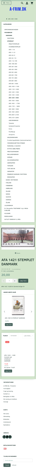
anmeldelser (16, 269)
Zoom (18, 253)
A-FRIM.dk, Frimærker (9, 386)
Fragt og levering (8, 391)
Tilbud (5, 336)
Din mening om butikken (10, 399)
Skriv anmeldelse (8, 271)
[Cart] (32, 3)
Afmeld (14, 465)
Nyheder (14, 336)
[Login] (27, 3)
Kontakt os (6, 394)
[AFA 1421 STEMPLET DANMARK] (18, 237)
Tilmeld (7, 465)
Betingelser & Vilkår (8, 396)
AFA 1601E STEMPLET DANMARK (15, 318)
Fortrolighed (6, 388)
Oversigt (5, 402)
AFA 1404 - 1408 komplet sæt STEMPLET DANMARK (9, 358)
